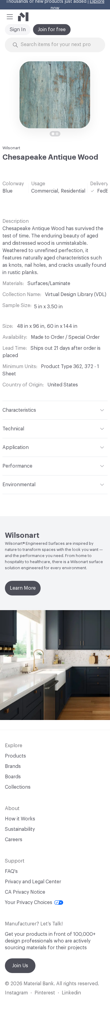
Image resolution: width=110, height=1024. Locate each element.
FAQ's (11, 871)
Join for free (52, 29)
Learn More (23, 588)
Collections (18, 787)
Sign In (18, 29)
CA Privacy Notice (25, 892)
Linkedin (71, 992)
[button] (10, 17)
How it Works (20, 818)
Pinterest (45, 992)
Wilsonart (11, 148)
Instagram (16, 992)
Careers (13, 839)
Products (15, 756)
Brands (13, 766)
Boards (13, 776)
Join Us (20, 965)
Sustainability (20, 829)
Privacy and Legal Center (33, 881)
